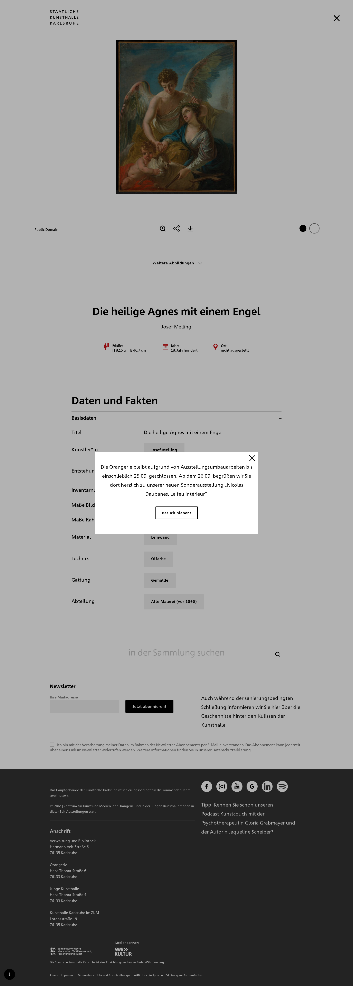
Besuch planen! (176, 512)
